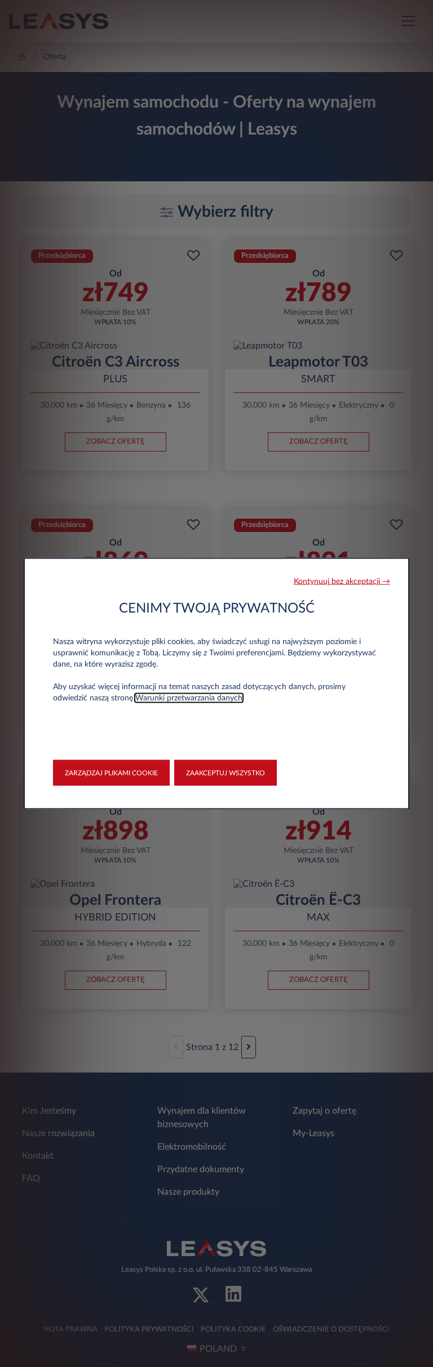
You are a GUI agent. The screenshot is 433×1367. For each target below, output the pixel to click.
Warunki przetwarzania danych (188, 698)
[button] (342, 582)
